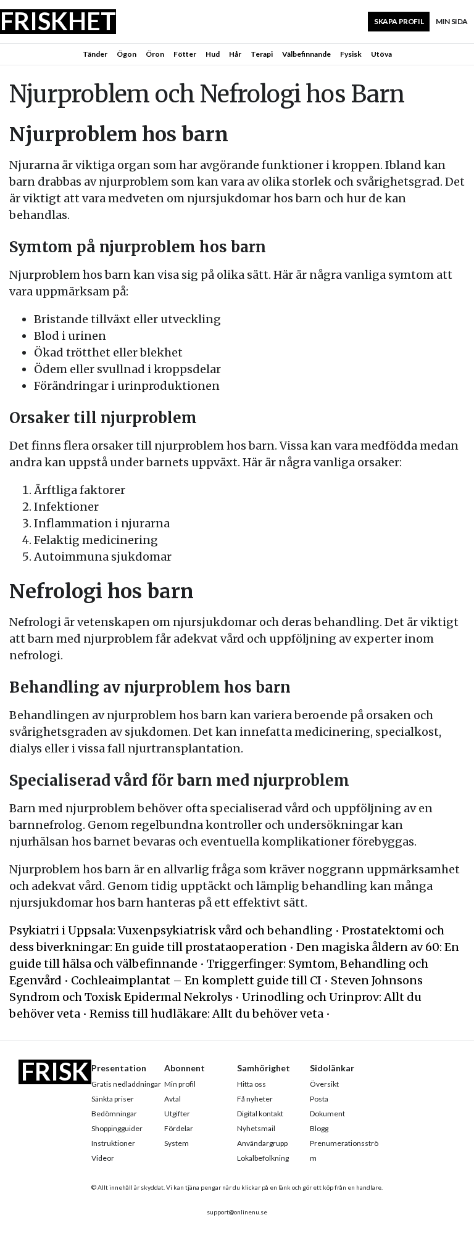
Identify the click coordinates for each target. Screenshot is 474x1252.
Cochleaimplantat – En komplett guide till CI (196, 980)
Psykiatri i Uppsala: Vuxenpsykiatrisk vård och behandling (171, 930)
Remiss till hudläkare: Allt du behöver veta (206, 1014)
